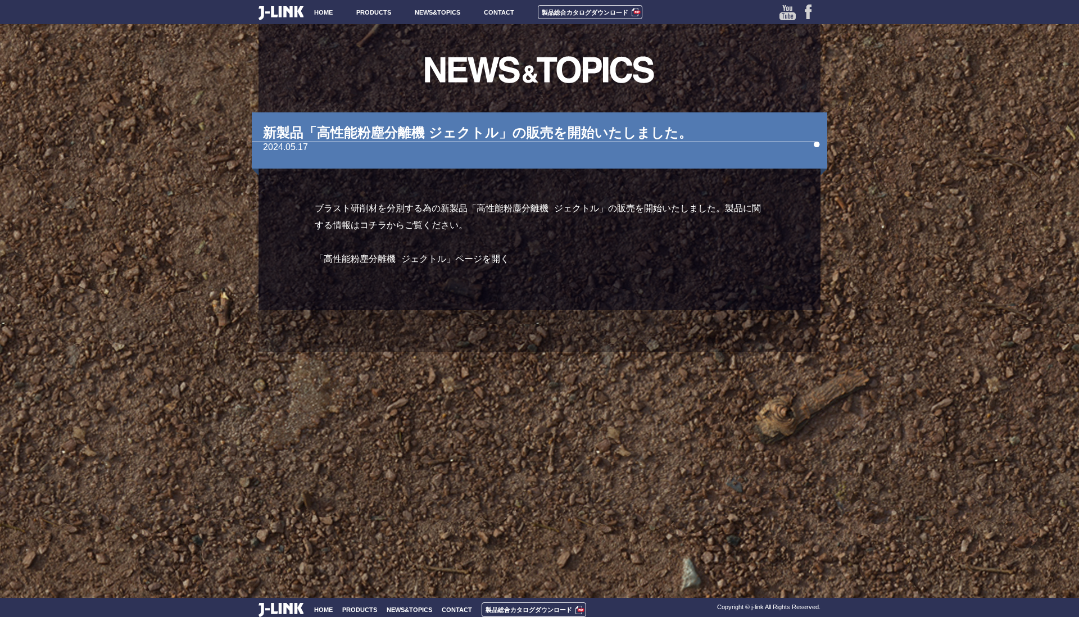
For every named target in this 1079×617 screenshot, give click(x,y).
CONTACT (499, 12)
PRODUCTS (373, 12)
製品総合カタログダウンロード (585, 12)
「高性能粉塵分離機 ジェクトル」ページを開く (412, 258)
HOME (323, 12)
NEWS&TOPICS (437, 12)
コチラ (373, 225)
